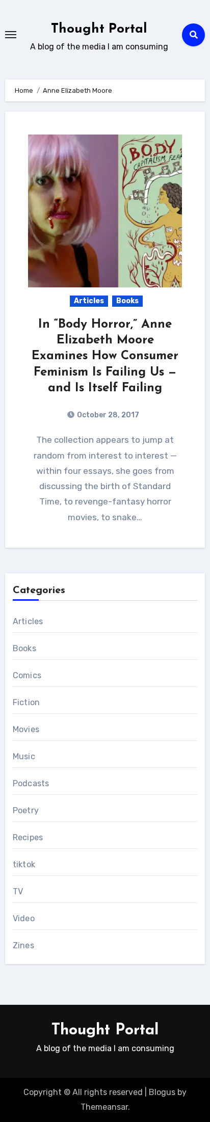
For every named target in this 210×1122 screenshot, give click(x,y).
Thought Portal (99, 29)
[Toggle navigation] (10, 34)
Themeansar (104, 1107)
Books (127, 301)
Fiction (26, 702)
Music (24, 756)
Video (24, 918)
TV (18, 891)
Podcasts (31, 783)
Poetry (26, 810)
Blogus (162, 1092)
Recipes (28, 837)
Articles (89, 301)
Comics (27, 675)
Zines (23, 945)
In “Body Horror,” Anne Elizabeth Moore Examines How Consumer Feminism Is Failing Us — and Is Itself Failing (105, 356)
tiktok (24, 864)
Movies (26, 729)
